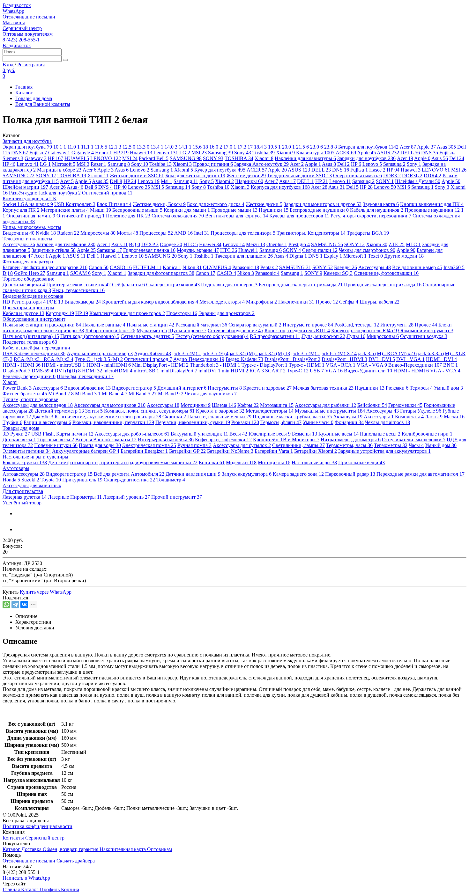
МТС (413, 244)
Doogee (171, 244)
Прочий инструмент (176, 497)
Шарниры (249, 181)
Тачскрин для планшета (244, 256)
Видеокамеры (82, 301)
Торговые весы (55, 439)
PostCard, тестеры (356, 324)
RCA (256, 370)
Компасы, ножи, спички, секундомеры (149, 411)
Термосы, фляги (281, 422)
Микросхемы (97, 233)
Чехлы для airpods (387, 422)
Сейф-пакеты (128, 284)
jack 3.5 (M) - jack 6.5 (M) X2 (324, 353)
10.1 (59, 147)
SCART (275, 370)
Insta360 (454, 267)
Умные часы (318, 422)
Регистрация (31, 64)
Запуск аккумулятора (247, 474)
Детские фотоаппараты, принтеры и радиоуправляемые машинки (122, 462)
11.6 (101, 147)
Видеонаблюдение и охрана (33, 296)
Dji (8, 273)
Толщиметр (170, 479)
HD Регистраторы (24, 301)
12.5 (129, 147)
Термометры (390, 445)
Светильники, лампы (298, 445)
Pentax (269, 267)
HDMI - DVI (441, 359)
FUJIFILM (147, 267)
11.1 (87, 147)
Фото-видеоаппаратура (28, 261)
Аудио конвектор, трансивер (100, 353)
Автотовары (16, 468)
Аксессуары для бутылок (242, 445)
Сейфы (348, 301)
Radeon (68, 233)
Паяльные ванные (103, 324)
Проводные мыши (234, 210)
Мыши (100, 210)
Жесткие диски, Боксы (159, 204)
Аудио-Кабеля (152, 353)
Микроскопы (383, 336)
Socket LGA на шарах (28, 204)
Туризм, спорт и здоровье (30, 399)
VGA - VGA (372, 365)
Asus (446, 147)
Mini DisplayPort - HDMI (160, 365)
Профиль (50, 889)
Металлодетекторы (222, 301)
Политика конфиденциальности (37, 826)
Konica (172, 267)
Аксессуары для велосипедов (38, 405)
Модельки (241, 462)
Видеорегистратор (134, 388)
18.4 (260, 147)
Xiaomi (285, 152)
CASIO (121, 267)
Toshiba (263, 152)
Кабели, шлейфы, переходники (36, 347)
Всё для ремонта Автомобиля (129, 474)
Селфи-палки (320, 250)
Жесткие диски (246, 175)
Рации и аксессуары (47, 422)
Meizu (255, 244)
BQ (134, 244)
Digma (298, 256)
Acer (408, 147)
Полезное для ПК (128, 215)
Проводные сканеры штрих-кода (382, 284)
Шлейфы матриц (25, 187)
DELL (410, 152)
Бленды (345, 267)
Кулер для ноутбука (219, 169)
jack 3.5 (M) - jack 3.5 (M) (260, 353)
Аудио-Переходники (198, 359)
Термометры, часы (349, 445)
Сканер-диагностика (129, 479)
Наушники (273, 210)
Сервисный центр (22, 28)
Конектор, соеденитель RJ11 (297, 330)
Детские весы (19, 439)
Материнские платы (65, 210)
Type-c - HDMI (306, 365)
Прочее (327, 301)
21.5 (302, 147)
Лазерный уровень (126, 497)
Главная (24, 87)
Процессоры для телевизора (243, 233)
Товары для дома (33, 98)
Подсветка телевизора (30, 342)
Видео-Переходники (415, 365)
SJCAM (80, 273)
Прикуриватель (82, 479)
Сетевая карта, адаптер (147, 336)
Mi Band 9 (170, 393)
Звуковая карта (381, 204)
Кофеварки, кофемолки (223, 439)
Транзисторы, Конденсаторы (311, 233)
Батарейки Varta (274, 451)
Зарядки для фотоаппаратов (161, 273)
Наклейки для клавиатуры (305, 158)
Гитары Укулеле (420, 411)
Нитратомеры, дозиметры (351, 439)
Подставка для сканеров (229, 284)
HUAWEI (76, 158)
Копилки (212, 462)
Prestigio (299, 244)
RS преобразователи (275, 336)
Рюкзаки (397, 388)
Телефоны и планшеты (27, 238)
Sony (242, 152)
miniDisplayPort (178, 370)
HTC (190, 244)
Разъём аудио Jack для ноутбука (45, 192)
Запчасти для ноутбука (27, 141)
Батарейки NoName (230, 451)
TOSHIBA (239, 158)
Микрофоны (261, 301)
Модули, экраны (198, 250)
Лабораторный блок (110, 330)
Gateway (59, 152)
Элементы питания (27, 451)
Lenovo (165, 152)
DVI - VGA (410, 359)
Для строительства (23, 491)
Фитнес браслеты (25, 393)
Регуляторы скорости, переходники (371, 215)
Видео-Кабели (244, 359)
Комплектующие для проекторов (127, 313)
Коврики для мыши (187, 210)
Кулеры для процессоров (299, 215)
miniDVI (209, 370)
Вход (8, 64)
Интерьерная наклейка (166, 439)
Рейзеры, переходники (29, 376)
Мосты (127, 233)
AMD (183, 233)
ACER (346, 152)
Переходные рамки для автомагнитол (420, 474)
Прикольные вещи (361, 462)
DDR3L (412, 175)
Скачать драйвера (75, 860)
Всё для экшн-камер (417, 267)
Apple (426, 147)
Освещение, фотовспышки (386, 273)
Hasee (377, 169)
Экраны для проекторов (226, 313)
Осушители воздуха (423, 336)
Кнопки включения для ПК (432, 204)
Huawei (141, 152)
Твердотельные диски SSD (299, 175)
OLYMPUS (217, 267)
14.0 (171, 147)
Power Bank (17, 388)
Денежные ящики (24, 284)
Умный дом (448, 388)
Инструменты (225, 388)
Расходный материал (201, 324)
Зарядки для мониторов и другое (322, 204)
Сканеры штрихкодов (173, 284)
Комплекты (409, 416)
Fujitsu (38, 152)
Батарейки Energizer (144, 451)
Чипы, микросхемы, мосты (32, 227)
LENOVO (105, 158)
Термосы (421, 388)
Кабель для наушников (376, 210)
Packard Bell (153, 158)
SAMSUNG (186, 158)
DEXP (150, 244)
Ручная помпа (194, 445)
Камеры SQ (338, 273)
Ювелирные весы (270, 433)
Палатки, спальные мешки (219, 416)
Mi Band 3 (87, 393)
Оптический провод (148, 359)
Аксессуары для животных (32, 485)
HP (121, 152)
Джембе (42, 416)
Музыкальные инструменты (330, 411)
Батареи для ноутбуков (368, 147)
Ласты (434, 416)
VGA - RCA (340, 365)
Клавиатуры (315, 152)
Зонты (94, 411)
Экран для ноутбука (27, 147)
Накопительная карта (123, 849)
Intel (201, 233)
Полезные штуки (56, 445)
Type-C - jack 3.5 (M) (99, 359)
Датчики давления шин (193, 474)
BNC (450, 365)
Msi (166, 181)
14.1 (185, 147)
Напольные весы (380, 433)
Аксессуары (19, 244)
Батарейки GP (187, 451)
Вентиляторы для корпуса (236, 215)
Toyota (51, 479)
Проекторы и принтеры (28, 307)
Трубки (12, 422)
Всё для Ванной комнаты (42, 104)
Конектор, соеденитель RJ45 (364, 330)
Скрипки (174, 416)
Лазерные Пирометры (75, 497)
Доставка (32, 849)
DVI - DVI (381, 359)
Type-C (298, 370)
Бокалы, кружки (25, 462)
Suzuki (30, 479)
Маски (454, 416)
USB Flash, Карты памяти (62, 433)
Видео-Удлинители (368, 370)
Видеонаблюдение (87, 388)
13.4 (157, 147)
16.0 (215, 147)
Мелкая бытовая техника (323, 388)
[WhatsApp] (6, 604)
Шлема (224, 405)
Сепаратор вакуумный (254, 324)
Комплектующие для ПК (29, 198)
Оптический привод (107, 192)
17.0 (229, 147)
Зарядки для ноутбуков (366, 158)
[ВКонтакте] (24, 604)
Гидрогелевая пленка (149, 250)
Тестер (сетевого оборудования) (212, 336)
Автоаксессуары (24, 474)
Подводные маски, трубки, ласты (292, 416)
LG (184, 152)
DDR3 (392, 175)
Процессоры (156, 233)
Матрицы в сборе (59, 169)
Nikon (192, 267)
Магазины (14, 22)
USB (317, 370)
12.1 (114, 147)
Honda (11, 479)
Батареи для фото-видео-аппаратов (45, 267)
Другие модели (404, 256)
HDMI (92, 370)
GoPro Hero (29, 273)
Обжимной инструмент (425, 330)
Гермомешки (405, 405)
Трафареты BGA (368, 233)
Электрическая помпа (149, 445)
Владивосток (17, 5)
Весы (238, 433)
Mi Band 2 (61, 393)
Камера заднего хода (298, 474)
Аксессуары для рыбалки (325, 405)
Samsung (220, 152)
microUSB (146, 370)
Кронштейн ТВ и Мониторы (286, 439)
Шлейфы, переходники (85, 376)
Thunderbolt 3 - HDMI (215, 365)
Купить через (45, 592)
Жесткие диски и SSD (137, 175)
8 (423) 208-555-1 (21, 39)
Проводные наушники (432, 210)
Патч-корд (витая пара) (31, 336)
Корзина (70, 889)
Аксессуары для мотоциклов (109, 405)
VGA (334, 370)
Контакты (14, 837)
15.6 (200, 147)
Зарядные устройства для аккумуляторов (384, 451)
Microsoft (63, 164)
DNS (19, 152)
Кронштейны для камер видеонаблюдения (150, 301)
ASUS (388, 152)
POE (55, 301)
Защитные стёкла (54, 250)
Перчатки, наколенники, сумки (192, 422)
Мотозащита (277, 405)
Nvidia (46, 233)
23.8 (330, 147)
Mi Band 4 (114, 393)
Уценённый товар (22, 502)
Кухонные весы (338, 433)
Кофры (248, 405)
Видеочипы (18, 233)
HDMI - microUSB (63, 365)
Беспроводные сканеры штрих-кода (301, 284)
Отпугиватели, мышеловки (413, 439)
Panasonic (245, 267)
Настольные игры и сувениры (35, 456)
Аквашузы (347, 416)
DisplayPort (16, 370)
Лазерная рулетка (25, 497)
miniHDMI (235, 370)
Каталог (24, 92)
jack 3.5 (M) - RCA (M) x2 (387, 353)
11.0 (73, 147)
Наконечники (296, 301)
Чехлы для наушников (211, 393)
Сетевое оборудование (235, 330)
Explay (333, 256)
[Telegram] (15, 604)
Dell (456, 158)
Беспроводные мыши (137, 210)
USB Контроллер (74, 204)
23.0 (316, 147)
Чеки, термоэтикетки (78, 290)
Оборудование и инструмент (34, 319)
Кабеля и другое (23, 313)
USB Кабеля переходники (34, 353)
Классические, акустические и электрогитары (108, 416)
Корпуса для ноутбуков (280, 187)
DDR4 (432, 175)
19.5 (274, 147)
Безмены (304, 433)
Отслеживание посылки (29, 16)
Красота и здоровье (267, 388)
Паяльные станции (150, 324)
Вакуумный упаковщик (199, 433)
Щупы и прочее (187, 330)
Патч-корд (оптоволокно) (89, 336)
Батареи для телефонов (65, 244)
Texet (375, 256)
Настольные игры (314, 462)
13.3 (143, 147)
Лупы (355, 336)
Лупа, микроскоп (323, 336)
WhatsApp (13, 11)
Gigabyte (82, 152)
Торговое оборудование (28, 279)
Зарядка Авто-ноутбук (261, 164)
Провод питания (213, 164)
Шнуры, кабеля (379, 301)
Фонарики (349, 422)
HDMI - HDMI (22, 365)
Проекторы (181, 313)
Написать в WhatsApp (26, 878)
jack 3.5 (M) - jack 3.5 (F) (200, 353)
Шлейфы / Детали (417, 181)
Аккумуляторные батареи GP (85, 451)
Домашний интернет (181, 388)
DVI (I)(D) (68, 370)
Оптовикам (159, 849)
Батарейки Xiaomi (315, 451)
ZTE (397, 244)
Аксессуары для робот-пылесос (132, 433)
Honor (103, 152)
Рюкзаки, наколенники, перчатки (113, 422)
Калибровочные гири (427, 433)
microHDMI (117, 370)
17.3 (245, 147)
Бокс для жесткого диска (195, 175)
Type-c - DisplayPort (264, 365)
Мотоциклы (196, 405)
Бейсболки (372, 405)
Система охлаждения (178, 215)
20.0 (288, 147)
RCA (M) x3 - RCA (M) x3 (43, 359)
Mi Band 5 (143, 393)
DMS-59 (42, 370)
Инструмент (396, 324)
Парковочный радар (350, 474)
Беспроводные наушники (319, 210)
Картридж (60, 313)
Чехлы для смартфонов (367, 250)
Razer (98, 164)
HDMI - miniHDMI (108, 365)
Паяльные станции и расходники (42, 324)
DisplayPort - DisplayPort (292, 359)
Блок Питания (114, 204)
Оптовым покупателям (28, 34)
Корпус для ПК (21, 210)
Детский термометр (59, 411)
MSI (199, 152)
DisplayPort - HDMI (344, 359)
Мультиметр (152, 330)
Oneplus (276, 244)
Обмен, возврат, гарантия (71, 849)
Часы (416, 445)
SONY (213, 158)
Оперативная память (357, 175)
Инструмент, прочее (308, 324)
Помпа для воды (100, 445)
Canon (98, 267)
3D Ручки (16, 433)
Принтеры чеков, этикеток (78, 284)
